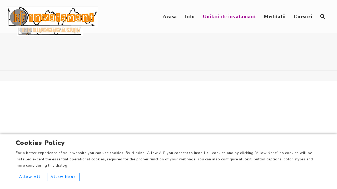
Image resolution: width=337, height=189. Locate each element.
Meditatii (275, 16)
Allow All (30, 177)
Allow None (63, 177)
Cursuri (303, 16)
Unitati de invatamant (229, 16)
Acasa (170, 16)
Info (190, 16)
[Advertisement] (168, 118)
